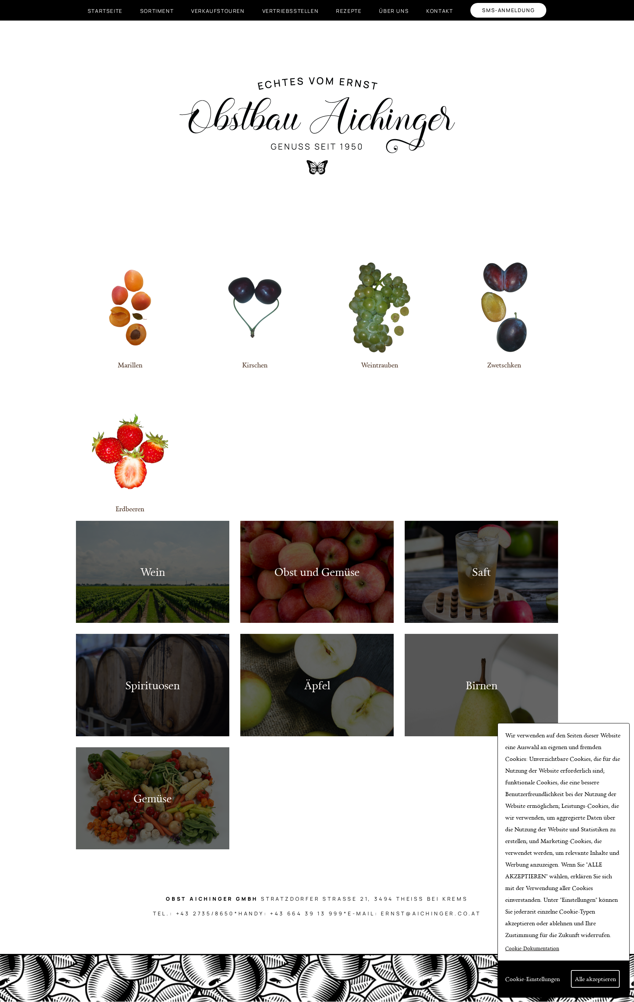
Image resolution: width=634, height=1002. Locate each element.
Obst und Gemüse (317, 571)
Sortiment (157, 10)
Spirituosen (152, 685)
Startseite (105, 10)
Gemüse (153, 798)
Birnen (482, 685)
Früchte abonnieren (7, 858)
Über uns (394, 10)
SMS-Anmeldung (508, 10)
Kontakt (439, 10)
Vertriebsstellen (290, 10)
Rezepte (348, 10)
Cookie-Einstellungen (532, 979)
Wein (152, 571)
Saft (481, 571)
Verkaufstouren (217, 10)
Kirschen (254, 364)
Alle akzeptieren (595, 979)
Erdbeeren (130, 508)
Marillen (130, 364)
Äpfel (317, 685)
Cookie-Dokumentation (532, 948)
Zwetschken (504, 364)
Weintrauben (379, 364)
